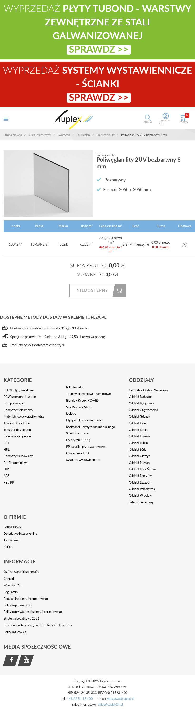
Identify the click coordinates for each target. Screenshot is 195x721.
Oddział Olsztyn (139, 456)
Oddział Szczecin (140, 482)
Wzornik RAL (12, 585)
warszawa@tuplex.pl (120, 699)
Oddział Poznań (139, 462)
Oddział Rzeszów (140, 476)
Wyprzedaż (97, 84)
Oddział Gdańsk (139, 416)
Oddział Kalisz (138, 423)
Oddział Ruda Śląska (142, 469)
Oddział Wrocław (140, 495)
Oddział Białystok (140, 396)
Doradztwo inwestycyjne (20, 533)
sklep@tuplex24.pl (110, 704)
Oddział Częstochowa (143, 410)
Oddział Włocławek (142, 489)
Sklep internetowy (141, 502)
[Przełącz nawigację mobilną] (5, 119)
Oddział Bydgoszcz (141, 403)
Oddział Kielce (138, 430)
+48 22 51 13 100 (80, 699)
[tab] (35, 380)
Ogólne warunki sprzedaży (21, 572)
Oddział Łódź (137, 449)
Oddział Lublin (138, 443)
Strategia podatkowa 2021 (21, 618)
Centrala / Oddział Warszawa (148, 390)
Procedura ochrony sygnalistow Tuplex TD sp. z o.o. (38, 625)
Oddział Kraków (139, 436)
